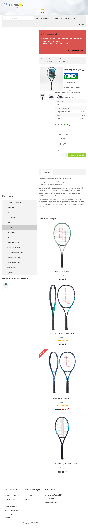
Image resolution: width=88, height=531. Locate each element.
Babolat (11, 207)
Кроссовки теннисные (15, 252)
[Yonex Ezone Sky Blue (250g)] (5, 285)
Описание (47, 172)
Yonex (10, 227)
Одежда (10, 273)
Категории (45, 18)
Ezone (12, 232)
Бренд (57, 18)
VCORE (13, 237)
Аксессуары (11, 267)
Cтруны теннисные (14, 262)
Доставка (28, 499)
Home (43, 59)
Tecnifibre (11, 217)
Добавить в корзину (77, 155)
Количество (62, 151)
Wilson (10, 222)
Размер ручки (63, 134)
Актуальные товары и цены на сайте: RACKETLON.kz (62, 51)
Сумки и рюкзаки (13, 257)
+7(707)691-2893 (53, 499)
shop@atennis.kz (53, 502)
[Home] (37, 18)
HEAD (10, 212)
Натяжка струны (31, 503)
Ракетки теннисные (14, 202)
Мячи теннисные (13, 247)
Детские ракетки (14, 242)
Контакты (80, 24)
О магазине (29, 495)
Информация (70, 18)
